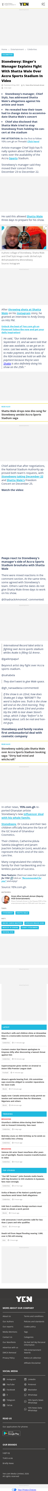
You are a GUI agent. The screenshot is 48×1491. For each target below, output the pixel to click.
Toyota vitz (8, 932)
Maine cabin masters (12, 923)
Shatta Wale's (16, 480)
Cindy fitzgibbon (30, 927)
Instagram (24, 313)
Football (5, 1073)
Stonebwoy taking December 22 (22, 476)
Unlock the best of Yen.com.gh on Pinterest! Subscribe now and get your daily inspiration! (22, 329)
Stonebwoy (8, 824)
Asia (4, 1240)
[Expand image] (45, 227)
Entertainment (17, 49)
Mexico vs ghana (10, 927)
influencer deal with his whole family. (22, 815)
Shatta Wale (35, 216)
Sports (13, 158)
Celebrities (32, 49)
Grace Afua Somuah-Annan (35, 85)
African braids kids (34, 923)
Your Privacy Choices (27, 1489)
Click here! (33, 141)
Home (4, 49)
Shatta (7, 363)
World (5, 1089)
